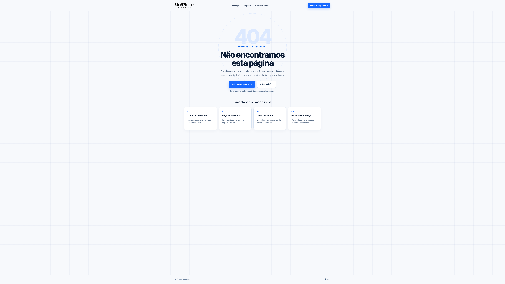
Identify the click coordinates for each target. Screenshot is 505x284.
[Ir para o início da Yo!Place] (184, 5)
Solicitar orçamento (319, 5)
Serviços (236, 5)
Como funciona (262, 5)
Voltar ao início (266, 84)
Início (327, 279)
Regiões (247, 5)
